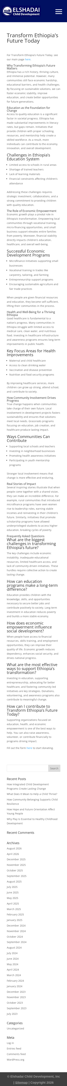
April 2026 (13, 854)
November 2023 (16, 997)
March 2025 (14, 909)
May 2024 (12, 964)
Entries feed (14, 1048)
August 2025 (14, 881)
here (28, 59)
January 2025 (14, 920)
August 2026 (14, 848)
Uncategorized (15, 1028)
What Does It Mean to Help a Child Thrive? (32, 794)
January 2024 (14, 986)
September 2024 (16, 942)
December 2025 (16, 859)
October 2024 (15, 936)
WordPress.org (15, 1059)
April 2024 (13, 969)
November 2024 (16, 931)
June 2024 (13, 958)
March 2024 (14, 975)
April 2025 (13, 903)
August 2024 (14, 947)
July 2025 (12, 887)
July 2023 (12, 1013)
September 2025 (16, 876)
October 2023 (15, 1002)
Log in (10, 1043)
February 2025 (15, 914)
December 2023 (16, 991)
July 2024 (12, 953)
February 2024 (15, 980)
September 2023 (16, 1008)
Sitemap (21, 1082)
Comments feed (16, 1054)
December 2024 (16, 925)
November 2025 (16, 865)
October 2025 (15, 870)
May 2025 (12, 898)
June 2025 (13, 892)
